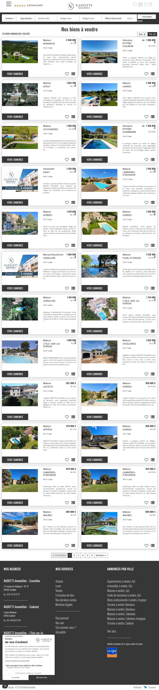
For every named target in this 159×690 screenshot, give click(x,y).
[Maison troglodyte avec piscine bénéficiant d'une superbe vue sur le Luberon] (20, 94)
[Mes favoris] (135, 4)
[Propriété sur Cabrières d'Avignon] (99, 180)
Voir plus (111, 631)
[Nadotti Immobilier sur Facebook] (151, 4)
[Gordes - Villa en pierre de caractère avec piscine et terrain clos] (99, 223)
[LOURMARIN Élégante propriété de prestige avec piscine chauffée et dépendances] (99, 137)
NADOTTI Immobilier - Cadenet (21, 606)
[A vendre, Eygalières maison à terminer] (99, 352)
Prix (150, 34)
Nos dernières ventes (66, 600)
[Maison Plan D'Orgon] (99, 266)
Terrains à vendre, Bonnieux (121, 604)
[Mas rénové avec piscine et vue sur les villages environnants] (20, 51)
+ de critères (147, 16)
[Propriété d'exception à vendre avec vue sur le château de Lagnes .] (99, 94)
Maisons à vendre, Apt (118, 590)
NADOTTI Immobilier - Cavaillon (22, 580)
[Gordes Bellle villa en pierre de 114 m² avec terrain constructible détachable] (99, 437)
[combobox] (10, 18)
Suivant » (101, 555)
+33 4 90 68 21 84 (13, 620)
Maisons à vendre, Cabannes (121, 613)
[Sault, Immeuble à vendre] (20, 180)
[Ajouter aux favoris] (67, 74)
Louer (58, 585)
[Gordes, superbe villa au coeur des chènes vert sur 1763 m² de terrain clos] (20, 223)
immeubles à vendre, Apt (119, 585)
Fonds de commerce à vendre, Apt (124, 595)
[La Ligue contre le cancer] (112, 652)
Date (140, 34)
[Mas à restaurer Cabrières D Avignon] (20, 480)
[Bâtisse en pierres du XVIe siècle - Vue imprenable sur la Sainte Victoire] (99, 51)
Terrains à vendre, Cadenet (120, 623)
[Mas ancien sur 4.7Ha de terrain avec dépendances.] (20, 137)
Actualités (61, 632)
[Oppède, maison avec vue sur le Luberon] (20, 437)
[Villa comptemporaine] (20, 523)
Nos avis (60, 622)
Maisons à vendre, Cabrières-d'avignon (126, 618)
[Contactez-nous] (146, 4)
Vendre (59, 590)
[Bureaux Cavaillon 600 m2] (20, 266)
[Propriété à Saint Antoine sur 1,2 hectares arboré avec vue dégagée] (20, 352)
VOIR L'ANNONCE (15, 74)
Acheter (59, 581)
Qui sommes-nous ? (66, 627)
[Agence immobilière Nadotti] (79, 6)
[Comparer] (141, 4)
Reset (140, 20)
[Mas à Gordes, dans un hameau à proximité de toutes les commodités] (99, 394)
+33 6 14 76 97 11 (13, 594)
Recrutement (62, 618)
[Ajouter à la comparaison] (73, 74)
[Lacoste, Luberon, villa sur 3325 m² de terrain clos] (20, 394)
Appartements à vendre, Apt (121, 581)
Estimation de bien (65, 595)
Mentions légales (64, 604)
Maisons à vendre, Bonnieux (121, 609)
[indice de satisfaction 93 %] (28, 5)
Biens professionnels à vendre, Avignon (126, 600)
